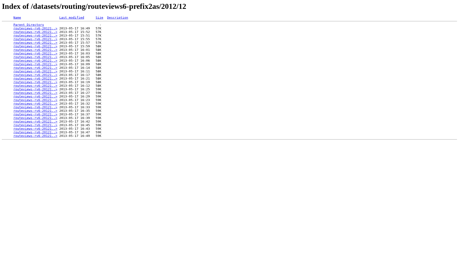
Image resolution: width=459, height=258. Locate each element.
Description (117, 17)
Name (17, 17)
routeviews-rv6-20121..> (35, 28)
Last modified (71, 17)
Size (99, 17)
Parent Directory (28, 25)
